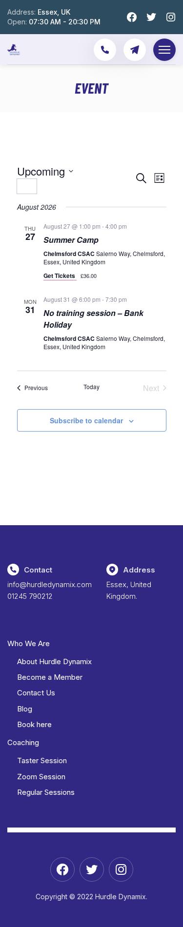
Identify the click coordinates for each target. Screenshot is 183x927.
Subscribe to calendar (86, 420)
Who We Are (28, 643)
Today (91, 387)
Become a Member (49, 677)
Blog (24, 708)
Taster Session (42, 760)
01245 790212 (30, 596)
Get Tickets (60, 275)
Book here (34, 724)
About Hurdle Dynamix (54, 661)
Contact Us (36, 692)
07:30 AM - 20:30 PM (65, 22)
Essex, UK (54, 12)
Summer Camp (71, 239)
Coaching (23, 742)
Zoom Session (41, 776)
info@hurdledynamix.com (49, 584)
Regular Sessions (46, 792)
